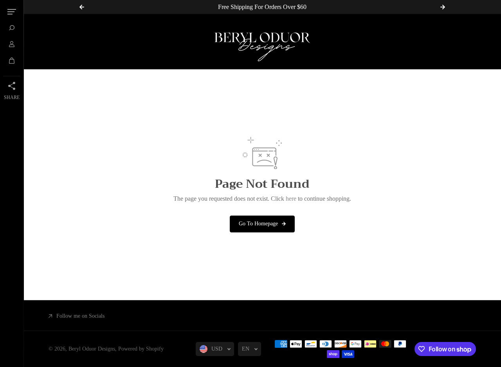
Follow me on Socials (80, 316)
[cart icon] (11, 60)
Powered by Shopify (141, 349)
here (291, 198)
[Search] (11, 27)
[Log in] (11, 44)
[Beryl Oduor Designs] (262, 41)
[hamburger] (11, 11)
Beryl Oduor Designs (91, 349)
